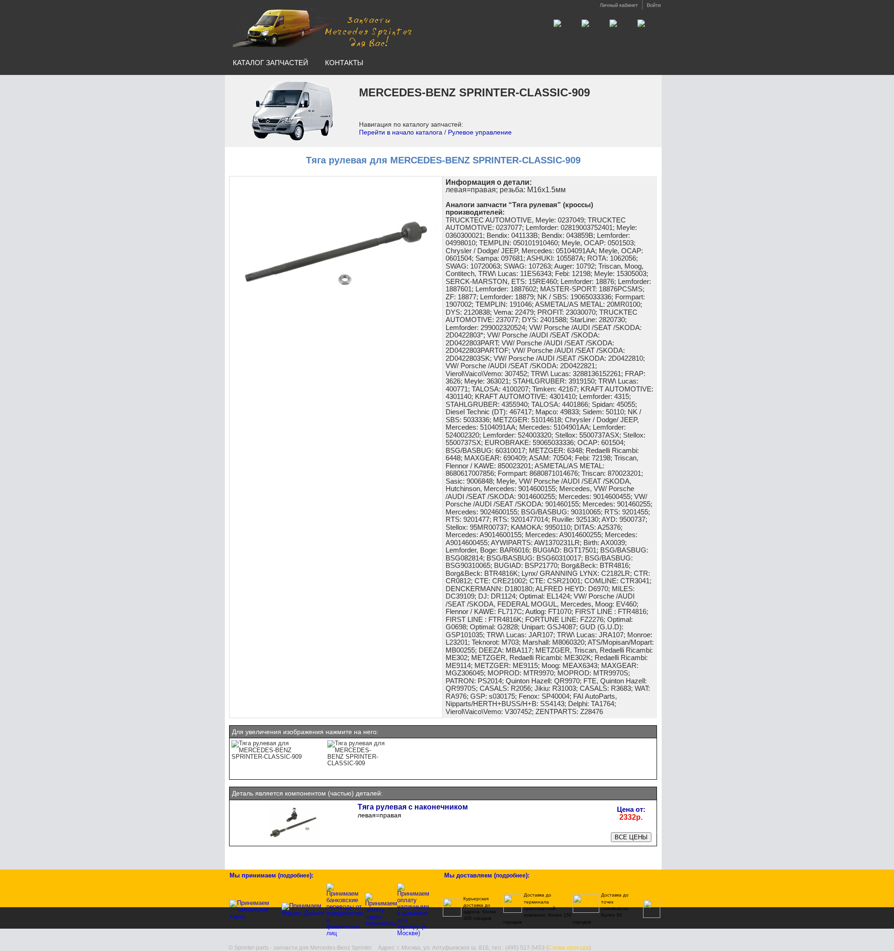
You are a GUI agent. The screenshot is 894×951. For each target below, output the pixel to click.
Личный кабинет (619, 5)
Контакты (344, 63)
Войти (654, 5)
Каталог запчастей (270, 63)
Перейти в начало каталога (400, 132)
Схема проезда (568, 947)
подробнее (295, 875)
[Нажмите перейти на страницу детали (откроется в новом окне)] (293, 840)
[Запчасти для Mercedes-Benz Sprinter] (323, 27)
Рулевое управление (480, 132)
